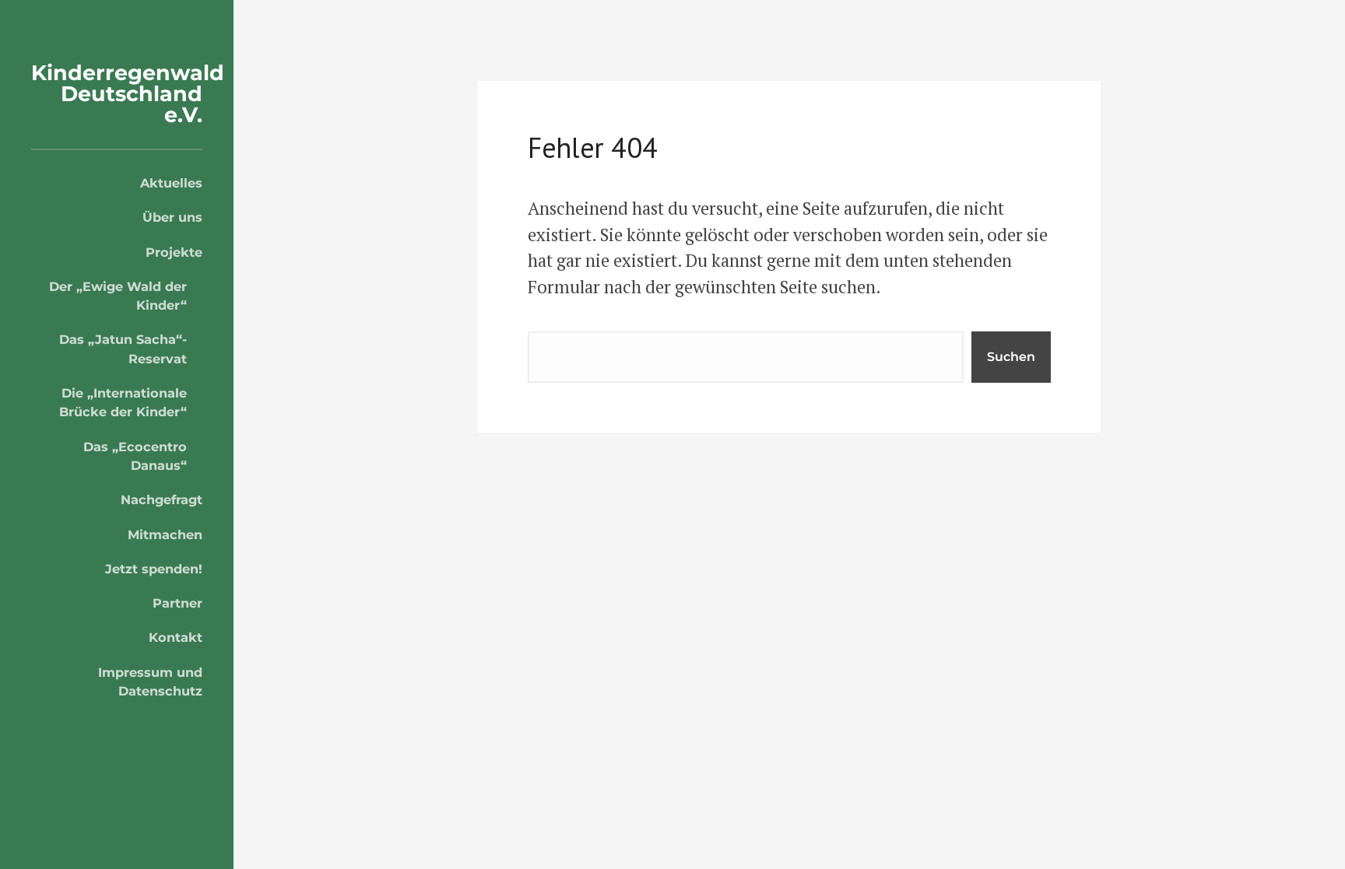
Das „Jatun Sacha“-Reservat (123, 348)
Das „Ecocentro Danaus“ (135, 456)
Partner (177, 603)
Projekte (174, 252)
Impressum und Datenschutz (150, 681)
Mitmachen (165, 534)
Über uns (172, 217)
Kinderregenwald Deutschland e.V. (127, 94)
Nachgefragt (161, 499)
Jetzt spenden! (153, 568)
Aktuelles (171, 183)
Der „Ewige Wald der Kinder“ (118, 296)
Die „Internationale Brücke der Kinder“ (123, 402)
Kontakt (175, 637)
